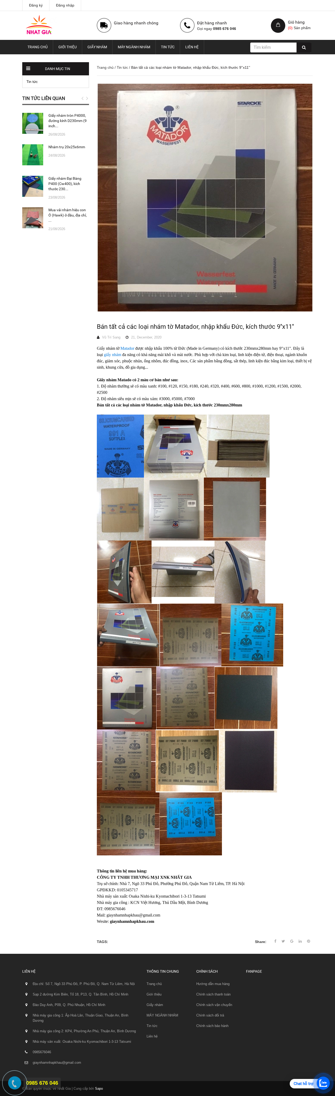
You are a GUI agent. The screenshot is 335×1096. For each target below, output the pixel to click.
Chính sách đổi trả (210, 1015)
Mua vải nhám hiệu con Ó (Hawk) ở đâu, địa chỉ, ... (67, 215)
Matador (127, 348)
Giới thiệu (67, 47)
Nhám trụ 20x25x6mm (66, 147)
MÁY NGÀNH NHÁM (134, 47)
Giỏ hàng (296, 22)
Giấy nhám (97, 47)
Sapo (99, 1088)
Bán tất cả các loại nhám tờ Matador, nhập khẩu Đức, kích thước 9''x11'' (195, 326)
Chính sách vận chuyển (214, 1005)
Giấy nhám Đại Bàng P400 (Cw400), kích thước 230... (64, 183)
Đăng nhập (65, 5)
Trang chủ (37, 47)
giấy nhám (112, 354)
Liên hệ (192, 47)
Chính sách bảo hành (212, 1026)
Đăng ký (36, 5)
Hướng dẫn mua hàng (213, 984)
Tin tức (168, 47)
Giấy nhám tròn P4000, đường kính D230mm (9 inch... (67, 120)
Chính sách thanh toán (213, 994)
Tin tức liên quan (43, 98)
